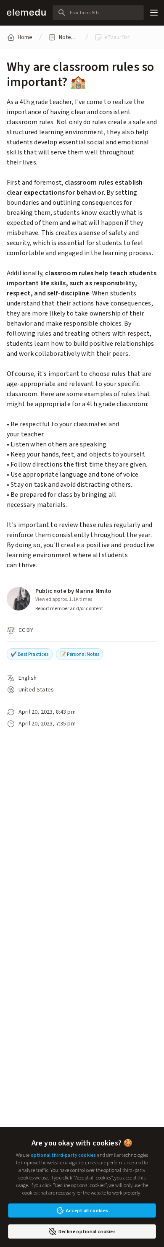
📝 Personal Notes (80, 654)
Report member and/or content (69, 608)
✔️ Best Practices (30, 654)
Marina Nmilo (93, 591)
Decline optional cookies (87, 1231)
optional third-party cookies (63, 1155)
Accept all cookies (87, 1210)
